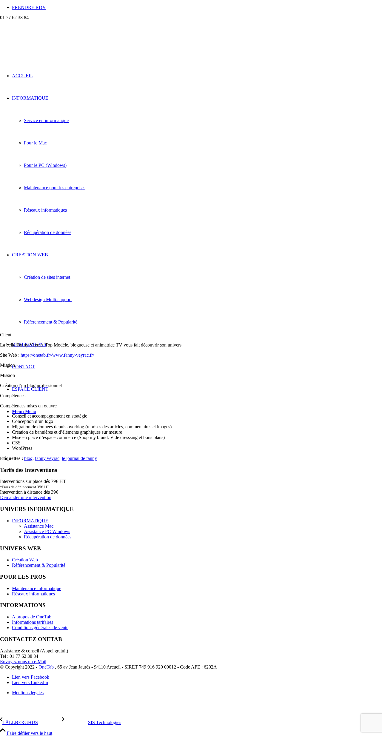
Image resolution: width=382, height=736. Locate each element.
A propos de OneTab (31, 616)
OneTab (46, 666)
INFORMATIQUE (30, 520)
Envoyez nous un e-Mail (23, 661)
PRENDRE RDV (29, 7)
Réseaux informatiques (33, 593)
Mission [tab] (7, 365)
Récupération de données (47, 536)
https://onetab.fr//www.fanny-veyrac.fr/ (57, 355)
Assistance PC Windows (47, 531)
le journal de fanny (79, 458)
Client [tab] (5, 334)
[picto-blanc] (45, 48)
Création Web (25, 559)
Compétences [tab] (12, 395)
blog (28, 458)
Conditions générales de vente (40, 627)
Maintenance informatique (36, 588)
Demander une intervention (25, 497)
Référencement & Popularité (38, 565)
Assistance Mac (38, 526)
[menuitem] (197, 7)
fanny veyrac (47, 458)
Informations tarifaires (32, 622)
